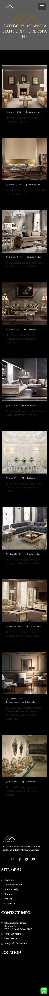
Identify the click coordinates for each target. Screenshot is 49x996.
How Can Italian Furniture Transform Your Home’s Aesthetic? (22, 338)
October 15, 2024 (15, 112)
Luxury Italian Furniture (28, 701)
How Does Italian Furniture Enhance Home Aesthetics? (22, 633)
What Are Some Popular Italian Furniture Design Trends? (25, 412)
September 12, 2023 (16, 698)
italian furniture (34, 112)
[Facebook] (21, 859)
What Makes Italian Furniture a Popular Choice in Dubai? (25, 264)
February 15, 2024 (15, 553)
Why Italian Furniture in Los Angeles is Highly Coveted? (23, 561)
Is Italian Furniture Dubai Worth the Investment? (25, 192)
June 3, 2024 (13, 477)
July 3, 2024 (13, 405)
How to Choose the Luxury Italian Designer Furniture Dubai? (22, 790)
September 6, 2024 (15, 257)
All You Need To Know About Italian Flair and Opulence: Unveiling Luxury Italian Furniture (24, 713)
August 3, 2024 (14, 329)
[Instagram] (14, 859)
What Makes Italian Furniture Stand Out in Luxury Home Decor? (24, 487)
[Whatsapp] (28, 859)
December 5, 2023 (15, 626)
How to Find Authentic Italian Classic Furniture (24, 119)
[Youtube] (35, 859)
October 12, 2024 (15, 184)
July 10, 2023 (13, 781)
